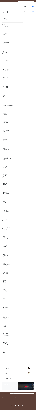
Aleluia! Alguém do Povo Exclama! (6, 87)
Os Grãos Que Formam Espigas (6, 44)
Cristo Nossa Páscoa (5, 133)
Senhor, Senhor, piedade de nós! (6, 317)
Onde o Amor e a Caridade (5, 50)
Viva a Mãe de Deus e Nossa (5, 342)
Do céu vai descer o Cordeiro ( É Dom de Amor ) (7, 141)
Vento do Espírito (4, 343)
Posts (21, 7)
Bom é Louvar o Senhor (5, 95)
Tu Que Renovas (4, 325)
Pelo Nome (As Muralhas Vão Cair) (6, 264)
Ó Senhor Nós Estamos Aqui (6, 42)
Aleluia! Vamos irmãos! (5, 61)
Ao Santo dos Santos (5, 89)
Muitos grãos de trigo (5, 247)
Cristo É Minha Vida (5, 114)
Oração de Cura (4, 43)
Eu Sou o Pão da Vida (5, 156)
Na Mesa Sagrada (4, 254)
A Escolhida (4, 62)
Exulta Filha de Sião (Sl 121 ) (5, 159)
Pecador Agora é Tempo (5, 262)
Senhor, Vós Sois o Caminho (5, 318)
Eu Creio (3, 168)
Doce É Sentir (4, 142)
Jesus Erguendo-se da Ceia (5, 219)
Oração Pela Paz (5, 19)
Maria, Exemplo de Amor (5, 235)
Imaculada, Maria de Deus (5, 210)
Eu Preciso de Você (5, 165)
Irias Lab (14, 401)
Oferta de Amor (4, 41)
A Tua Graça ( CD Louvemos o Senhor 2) (7, 77)
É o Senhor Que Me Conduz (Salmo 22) (7, 151)
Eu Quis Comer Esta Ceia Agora (6, 175)
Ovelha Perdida (4, 18)
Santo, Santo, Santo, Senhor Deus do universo (7, 315)
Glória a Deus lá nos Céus (5, 186)
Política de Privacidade (15, 400)
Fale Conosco (14, 399)
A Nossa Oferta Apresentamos (6, 70)
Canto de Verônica (4, 131)
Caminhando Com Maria (5, 122)
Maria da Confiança (5, 245)
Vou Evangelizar (4, 359)
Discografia (19, 7)
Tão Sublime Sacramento (5, 334)
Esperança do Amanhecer (5, 157)
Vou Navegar (4, 352)
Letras (13, 7)
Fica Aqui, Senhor (4, 184)
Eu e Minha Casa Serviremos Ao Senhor (7, 158)
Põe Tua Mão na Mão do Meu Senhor (6, 265)
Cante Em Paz (4, 115)
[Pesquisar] (32, 1)
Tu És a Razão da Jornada (5, 333)
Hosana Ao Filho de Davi (5, 195)
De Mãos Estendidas (5, 140)
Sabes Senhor (4, 309)
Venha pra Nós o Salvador (5, 344)
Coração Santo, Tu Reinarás (5, 123)
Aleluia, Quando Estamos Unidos (6, 60)
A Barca (3, 88)
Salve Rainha (4, 299)
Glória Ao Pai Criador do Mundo (6, 193)
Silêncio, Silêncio (4, 300)
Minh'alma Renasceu (5, 246)
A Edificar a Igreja (4, 78)
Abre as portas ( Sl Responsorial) (6, 71)
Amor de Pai (4, 79)
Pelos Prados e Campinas (5, 273)
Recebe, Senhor (4, 290)
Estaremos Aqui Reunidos (5, 174)
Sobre (13, 398)
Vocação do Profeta (5, 345)
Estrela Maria (4, 176)
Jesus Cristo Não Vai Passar (5, 218)
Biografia (16, 7)
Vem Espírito (4, 351)
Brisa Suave (4, 94)
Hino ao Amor (4, 201)
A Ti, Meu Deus (4, 68)
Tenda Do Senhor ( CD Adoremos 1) (6, 335)
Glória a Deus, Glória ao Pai (5, 191)
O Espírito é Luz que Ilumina (6, 17)
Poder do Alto (4, 274)
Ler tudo (33, 6)
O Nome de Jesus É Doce (5, 52)
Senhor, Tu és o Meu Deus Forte (6, 307)
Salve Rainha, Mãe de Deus (5, 306)
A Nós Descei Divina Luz (5, 54)
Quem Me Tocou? (4, 280)
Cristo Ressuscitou (5, 121)
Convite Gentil (4, 113)
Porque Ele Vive (4, 271)
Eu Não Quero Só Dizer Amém (6, 166)
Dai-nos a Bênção (4, 138)
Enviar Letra (3, 399)
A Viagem (4, 80)
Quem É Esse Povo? (5, 281)
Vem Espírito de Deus (5, 353)
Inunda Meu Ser (4, 209)
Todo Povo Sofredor (5, 326)
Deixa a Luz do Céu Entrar (5, 139)
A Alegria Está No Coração (5, 85)
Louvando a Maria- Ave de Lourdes (6, 227)
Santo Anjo (4, 316)
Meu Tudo (4, 236)
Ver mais (33, 11)
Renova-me (4, 289)
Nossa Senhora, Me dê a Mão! (6, 253)
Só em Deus (4, 301)
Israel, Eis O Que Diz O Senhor (6, 211)
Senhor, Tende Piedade (5, 297)
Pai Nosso (4, 263)
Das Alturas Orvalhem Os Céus (6, 149)
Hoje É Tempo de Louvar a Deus (6, 200)
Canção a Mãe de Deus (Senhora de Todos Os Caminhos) (8, 105)
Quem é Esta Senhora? (5, 282)
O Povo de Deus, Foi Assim (6, 20)
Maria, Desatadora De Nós (5, 237)
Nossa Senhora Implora (5, 255)
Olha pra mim (4, 32)
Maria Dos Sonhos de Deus (5, 238)
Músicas (3, 398)
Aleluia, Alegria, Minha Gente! (6, 59)
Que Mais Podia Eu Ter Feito (5, 283)
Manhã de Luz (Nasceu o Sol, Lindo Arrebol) (7, 244)
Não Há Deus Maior (5, 257)
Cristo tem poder (4, 112)
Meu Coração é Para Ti (5, 229)
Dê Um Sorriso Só (4, 148)
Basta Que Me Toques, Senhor (6, 98)
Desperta (4, 147)
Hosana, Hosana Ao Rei (5, 203)
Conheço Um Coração (5, 106)
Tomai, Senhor (4, 324)
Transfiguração (4, 327)
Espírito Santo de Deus (5, 167)
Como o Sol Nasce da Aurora (6, 130)
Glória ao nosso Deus (5, 192)
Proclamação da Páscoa (5, 272)
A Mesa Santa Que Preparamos (6, 69)
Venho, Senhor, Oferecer (5, 354)
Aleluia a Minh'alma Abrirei (5, 86)
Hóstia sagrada (4, 202)
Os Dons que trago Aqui (5, 45)
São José (4, 298)
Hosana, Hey (4, 204)
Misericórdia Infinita (5, 230)
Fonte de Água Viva (5, 183)
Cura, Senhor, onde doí (5, 124)
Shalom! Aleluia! (4, 308)
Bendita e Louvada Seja (5, 96)
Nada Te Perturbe (4, 256)
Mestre (3, 239)
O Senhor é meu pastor (5, 11)
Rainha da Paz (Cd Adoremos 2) (6, 291)
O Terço (3, 51)
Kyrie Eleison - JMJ (4, 221)
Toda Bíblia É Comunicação (5, 336)
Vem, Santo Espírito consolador (6, 350)
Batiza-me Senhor (4, 103)
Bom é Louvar (4, 97)
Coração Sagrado (4, 132)
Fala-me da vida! (4, 182)
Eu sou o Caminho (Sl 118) (5, 12)
